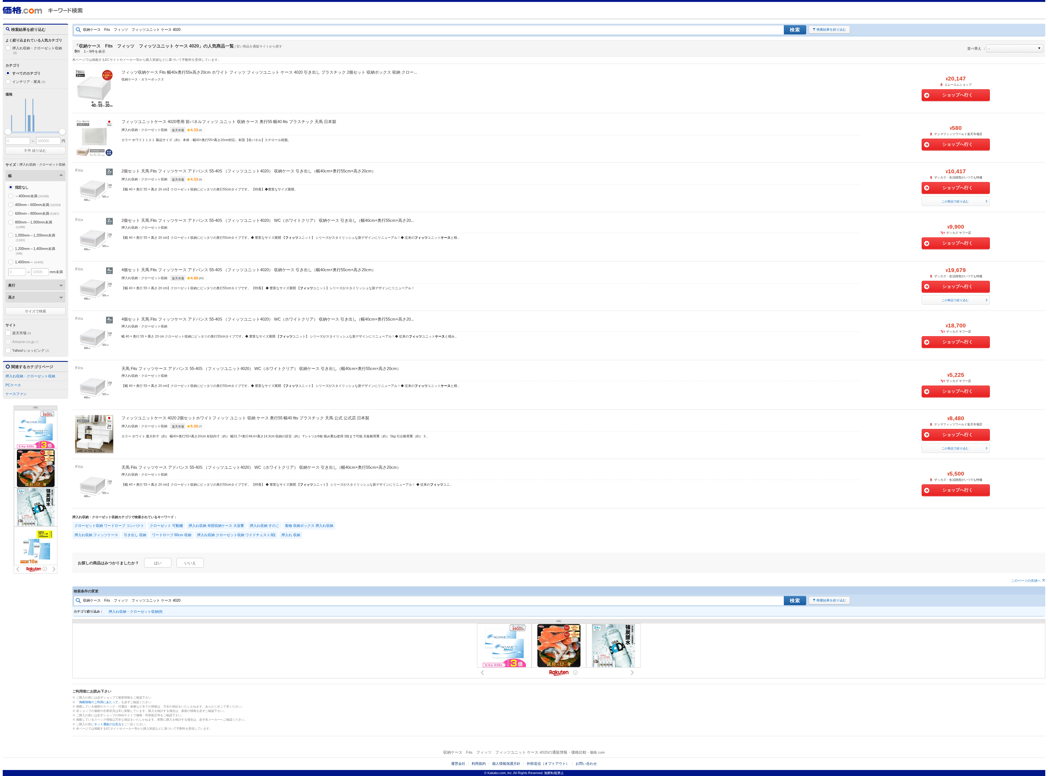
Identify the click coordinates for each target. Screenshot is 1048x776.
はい (158, 563)
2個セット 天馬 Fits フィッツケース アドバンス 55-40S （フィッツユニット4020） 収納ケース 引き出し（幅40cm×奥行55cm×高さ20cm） (248, 171)
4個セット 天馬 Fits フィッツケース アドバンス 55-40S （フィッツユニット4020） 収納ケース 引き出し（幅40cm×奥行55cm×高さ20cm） (248, 269)
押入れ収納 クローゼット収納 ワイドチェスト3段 (236, 535)
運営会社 (458, 764)
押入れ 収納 (290, 535)
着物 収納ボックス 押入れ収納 (309, 526)
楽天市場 (21, 333)
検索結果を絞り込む (831, 29)
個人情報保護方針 (506, 764)
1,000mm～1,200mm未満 (35, 237)
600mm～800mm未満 (37, 213)
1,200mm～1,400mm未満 (35, 251)
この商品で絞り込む (955, 201)
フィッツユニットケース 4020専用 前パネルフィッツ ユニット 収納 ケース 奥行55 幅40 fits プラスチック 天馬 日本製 (228, 121)
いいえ (190, 563)
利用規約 (479, 764)
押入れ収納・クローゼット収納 (37, 50)
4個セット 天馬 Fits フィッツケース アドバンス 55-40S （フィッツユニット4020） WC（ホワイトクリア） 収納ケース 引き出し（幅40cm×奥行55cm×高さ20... (267, 319)
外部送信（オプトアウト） (548, 764)
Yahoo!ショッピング (30, 350)
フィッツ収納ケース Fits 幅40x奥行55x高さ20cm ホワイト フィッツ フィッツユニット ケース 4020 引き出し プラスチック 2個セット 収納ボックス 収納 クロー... (269, 72)
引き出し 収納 (135, 535)
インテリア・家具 (28, 82)
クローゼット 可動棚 (166, 526)
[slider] (8, 131)
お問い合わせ (586, 764)
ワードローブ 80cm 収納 (171, 535)
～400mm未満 (32, 196)
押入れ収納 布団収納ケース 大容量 (216, 526)
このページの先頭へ (1026, 581)
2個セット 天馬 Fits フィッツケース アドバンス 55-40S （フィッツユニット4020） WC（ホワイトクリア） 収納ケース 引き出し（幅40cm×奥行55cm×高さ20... (267, 220)
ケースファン (16, 394)
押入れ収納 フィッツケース (96, 535)
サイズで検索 (35, 311)
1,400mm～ (29, 262)
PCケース (13, 385)
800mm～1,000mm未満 (33, 224)
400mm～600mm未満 (38, 205)
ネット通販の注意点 (107, 724)
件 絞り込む (35, 150)
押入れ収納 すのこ (264, 526)
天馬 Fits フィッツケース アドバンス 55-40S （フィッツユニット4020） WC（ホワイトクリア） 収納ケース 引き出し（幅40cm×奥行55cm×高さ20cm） (261, 368)
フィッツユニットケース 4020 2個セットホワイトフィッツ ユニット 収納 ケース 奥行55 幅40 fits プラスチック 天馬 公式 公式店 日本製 (245, 418)
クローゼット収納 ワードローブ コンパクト (109, 526)
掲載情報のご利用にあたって (98, 702)
